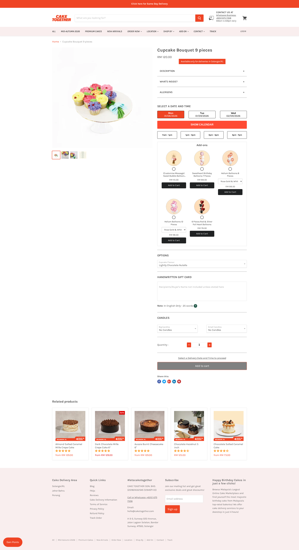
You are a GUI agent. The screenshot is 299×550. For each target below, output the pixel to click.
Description (167, 70)
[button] (63, 450)
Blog (92, 486)
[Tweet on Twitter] (164, 381)
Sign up (172, 509)
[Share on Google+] (169, 381)
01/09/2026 (202, 114)
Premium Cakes (93, 31)
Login (243, 31)
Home (55, 41)
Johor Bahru (58, 490)
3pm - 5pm (214, 135)
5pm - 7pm (237, 135)
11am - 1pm (167, 135)
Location (152, 31)
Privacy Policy (97, 508)
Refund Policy (97, 513)
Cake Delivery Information (103, 499)
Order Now (133, 31)
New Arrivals (114, 31)
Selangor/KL (58, 486)
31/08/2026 (170, 114)
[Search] (199, 18)
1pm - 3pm (190, 135)
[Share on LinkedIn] (174, 381)
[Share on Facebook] (159, 381)
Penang (56, 495)
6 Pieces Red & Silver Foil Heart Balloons (202, 223)
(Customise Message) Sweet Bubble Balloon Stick (174, 176)
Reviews (94, 495)
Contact (198, 31)
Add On (183, 31)
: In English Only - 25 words (183, 305)
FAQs (92, 490)
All (54, 31)
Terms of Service (98, 504)
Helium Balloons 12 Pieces (173, 223)
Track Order (96, 517)
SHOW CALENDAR (202, 124)
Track (213, 31)
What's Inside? (169, 81)
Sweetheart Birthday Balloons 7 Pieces (202, 174)
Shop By (168, 31)
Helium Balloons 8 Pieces (230, 174)
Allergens (166, 92)
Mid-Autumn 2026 (70, 31)
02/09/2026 (233, 114)
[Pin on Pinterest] (179, 381)
